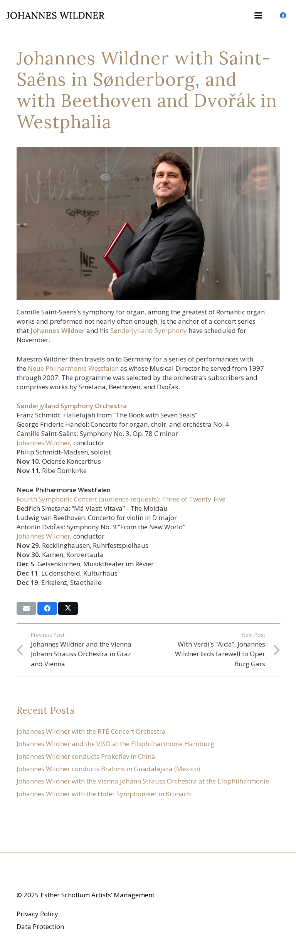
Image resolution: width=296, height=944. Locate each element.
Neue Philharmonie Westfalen (73, 368)
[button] (258, 15)
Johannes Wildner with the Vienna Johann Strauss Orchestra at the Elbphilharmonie (143, 781)
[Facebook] (282, 15)
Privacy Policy (37, 913)
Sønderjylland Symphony (148, 330)
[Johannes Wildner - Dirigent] (56, 15)
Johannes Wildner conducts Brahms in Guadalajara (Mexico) (108, 768)
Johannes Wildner (43, 442)
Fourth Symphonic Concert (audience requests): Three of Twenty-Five (121, 499)
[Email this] (26, 608)
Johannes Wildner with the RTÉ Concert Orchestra (91, 731)
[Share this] (47, 608)
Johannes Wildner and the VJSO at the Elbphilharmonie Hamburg (115, 743)
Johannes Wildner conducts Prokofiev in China (86, 756)
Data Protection (40, 926)
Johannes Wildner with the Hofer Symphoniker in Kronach (104, 793)
